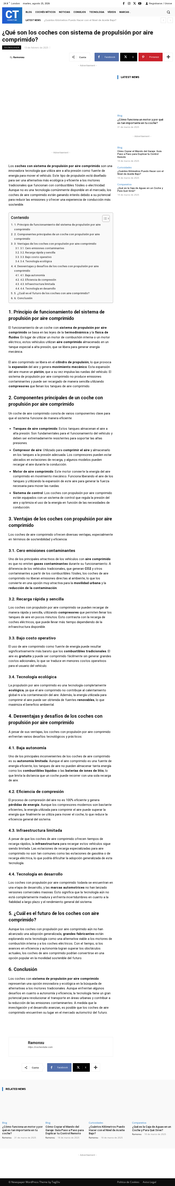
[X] (134, 3)
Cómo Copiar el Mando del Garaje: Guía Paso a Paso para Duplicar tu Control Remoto (139, 154)
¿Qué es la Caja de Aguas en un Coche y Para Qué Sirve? (77, 20)
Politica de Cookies (128, 1182)
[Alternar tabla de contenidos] (104, 218)
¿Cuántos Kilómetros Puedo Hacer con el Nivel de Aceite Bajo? (140, 172)
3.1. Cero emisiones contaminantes (42, 248)
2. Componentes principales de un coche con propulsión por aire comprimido (57, 236)
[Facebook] (123, 3)
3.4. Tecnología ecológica (36, 261)
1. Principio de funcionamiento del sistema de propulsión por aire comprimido (57, 227)
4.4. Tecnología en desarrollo (37, 288)
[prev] (163, 20)
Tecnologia (11, 47)
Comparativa (124, 184)
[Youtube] (140, 3)
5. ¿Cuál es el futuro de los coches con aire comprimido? (51, 293)
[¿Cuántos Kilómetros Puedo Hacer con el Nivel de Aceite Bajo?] (109, 1107)
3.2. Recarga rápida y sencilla (37, 252)
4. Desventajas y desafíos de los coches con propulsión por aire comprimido (56, 268)
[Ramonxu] (6, 57)
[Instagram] (129, 3)
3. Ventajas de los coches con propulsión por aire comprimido (55, 243)
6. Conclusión (23, 298)
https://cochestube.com (40, 1047)
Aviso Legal (149, 1182)
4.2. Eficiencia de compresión (38, 279)
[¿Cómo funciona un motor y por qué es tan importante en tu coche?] (141, 97)
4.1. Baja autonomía (32, 275)
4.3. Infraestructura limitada (37, 284)
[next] (170, 20)
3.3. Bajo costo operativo (35, 257)
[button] (168, 12)
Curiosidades (124, 167)
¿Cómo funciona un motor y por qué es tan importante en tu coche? (140, 121)
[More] (168, 57)
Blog (119, 115)
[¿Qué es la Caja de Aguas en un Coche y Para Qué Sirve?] (152, 1107)
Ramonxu (18, 57)
